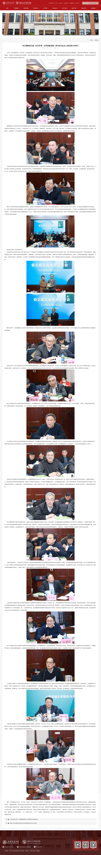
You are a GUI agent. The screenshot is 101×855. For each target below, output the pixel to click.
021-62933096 (39, 846)
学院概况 (16, 8)
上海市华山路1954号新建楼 (25, 846)
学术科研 (35, 8)
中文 (56, 3)
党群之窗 (83, 8)
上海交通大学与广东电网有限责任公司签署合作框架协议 (24, 819)
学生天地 (64, 8)
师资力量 (26, 8)
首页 (7, 8)
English (60, 3)
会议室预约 (72, 3)
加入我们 (65, 3)
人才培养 (45, 8)
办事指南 (93, 8)
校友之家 (74, 8)
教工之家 (77, 3)
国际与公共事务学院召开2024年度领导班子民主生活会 (23, 823)
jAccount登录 (51, 3)
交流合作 (54, 8)
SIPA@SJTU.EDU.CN (9, 846)
